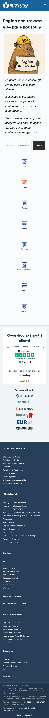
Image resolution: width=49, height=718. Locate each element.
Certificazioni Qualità (11, 460)
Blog (5, 565)
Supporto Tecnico (10, 666)
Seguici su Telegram (11, 626)
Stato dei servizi (9, 676)
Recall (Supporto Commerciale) (15, 663)
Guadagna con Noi (10, 578)
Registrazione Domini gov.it (14, 526)
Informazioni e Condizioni (13, 457)
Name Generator (9, 575)
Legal (19, 715)
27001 (36, 702)
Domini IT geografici (11, 529)
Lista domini (7, 532)
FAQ (4, 562)
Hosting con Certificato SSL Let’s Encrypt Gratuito (22, 512)
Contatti (28, 715)
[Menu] (45, 5)
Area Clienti (7, 659)
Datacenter (7, 519)
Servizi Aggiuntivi (10, 477)
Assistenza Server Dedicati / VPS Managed (20, 536)
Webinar (6, 588)
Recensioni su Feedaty (12, 629)
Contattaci (7, 581)
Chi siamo (6, 642)
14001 (29, 702)
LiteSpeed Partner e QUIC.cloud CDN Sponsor (21, 516)
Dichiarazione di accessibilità (14, 480)
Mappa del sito (9, 568)
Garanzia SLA (8, 467)
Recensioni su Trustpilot (12, 639)
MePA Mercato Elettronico (13, 463)
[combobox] (18, 145)
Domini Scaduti (9, 473)
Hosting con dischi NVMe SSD (15, 503)
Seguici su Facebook (11, 623)
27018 (5, 705)
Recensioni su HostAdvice (13, 633)
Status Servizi (8, 585)
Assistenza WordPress (11, 539)
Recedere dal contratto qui (13, 483)
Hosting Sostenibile (10, 542)
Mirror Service (8, 522)
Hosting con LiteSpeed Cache (15, 506)
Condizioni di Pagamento (13, 470)
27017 (42, 702)
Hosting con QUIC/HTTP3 (13, 509)
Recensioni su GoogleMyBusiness (16, 636)
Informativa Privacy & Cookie (14, 603)
